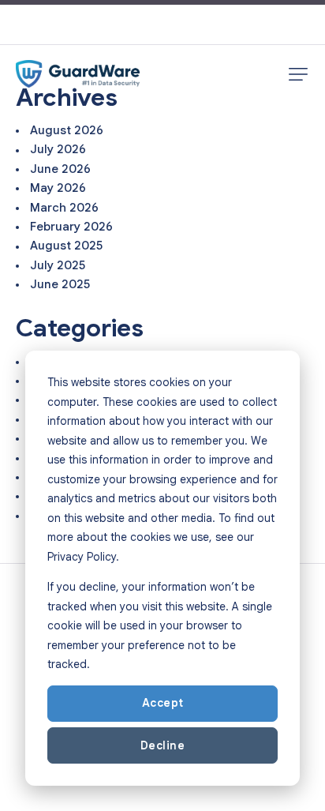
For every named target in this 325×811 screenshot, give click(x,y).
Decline (162, 745)
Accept (163, 703)
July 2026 (58, 149)
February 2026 (71, 227)
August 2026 (66, 130)
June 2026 (60, 169)
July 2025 (57, 265)
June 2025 (60, 284)
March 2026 (64, 208)
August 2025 (66, 245)
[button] (298, 74)
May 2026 (58, 188)
